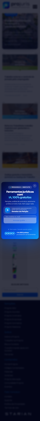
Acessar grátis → (20, 220)
